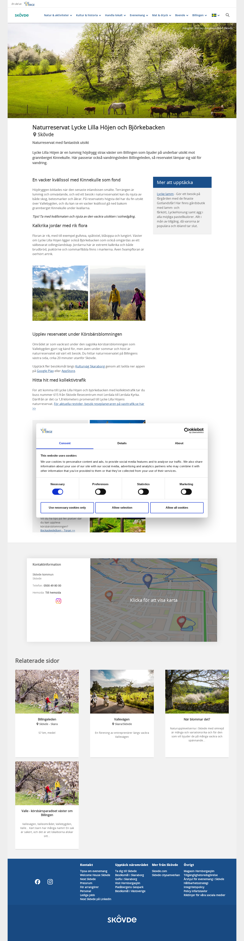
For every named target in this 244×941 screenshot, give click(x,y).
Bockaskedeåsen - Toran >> (57, 530)
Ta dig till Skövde (126, 871)
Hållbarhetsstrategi (196, 883)
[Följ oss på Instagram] (58, 601)
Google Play (45, 371)
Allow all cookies (177, 507)
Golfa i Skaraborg (126, 879)
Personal (85, 891)
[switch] (100, 492)
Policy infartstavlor (195, 891)
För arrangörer (89, 887)
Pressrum (86, 883)
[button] (122, 70)
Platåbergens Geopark (129, 887)
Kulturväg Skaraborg (90, 366)
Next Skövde (88, 879)
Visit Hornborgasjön (127, 883)
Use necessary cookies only (67, 507)
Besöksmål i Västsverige (130, 891)
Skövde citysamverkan (166, 875)
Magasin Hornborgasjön (199, 871)
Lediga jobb (87, 895)
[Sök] (228, 15)
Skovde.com (159, 871)
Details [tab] (122, 443)
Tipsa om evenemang (93, 871)
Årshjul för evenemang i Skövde (204, 879)
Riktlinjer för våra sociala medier (204, 895)
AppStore (68, 371)
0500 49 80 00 (52, 585)
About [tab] (179, 443)
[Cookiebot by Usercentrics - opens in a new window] (187, 431)
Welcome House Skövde (95, 875)
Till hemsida (53, 592)
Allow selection (122, 507)
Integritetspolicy (194, 887)
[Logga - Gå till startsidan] (26, 15)
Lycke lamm (165, 194)
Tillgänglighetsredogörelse (201, 875)
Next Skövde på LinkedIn (95, 899)
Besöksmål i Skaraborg (129, 875)
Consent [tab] (65, 443)
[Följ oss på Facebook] (37, 881)
